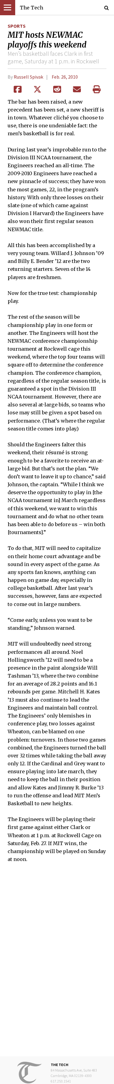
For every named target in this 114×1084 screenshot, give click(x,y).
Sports (17, 26)
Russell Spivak (28, 77)
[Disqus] (57, 963)
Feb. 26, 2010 (65, 77)
